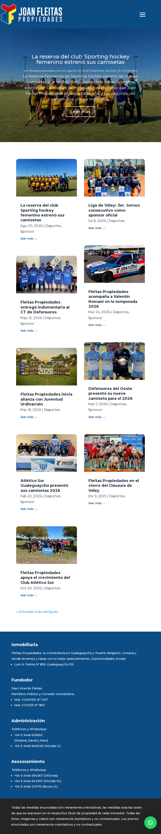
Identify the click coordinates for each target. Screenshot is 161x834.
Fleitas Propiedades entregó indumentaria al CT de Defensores (45, 307)
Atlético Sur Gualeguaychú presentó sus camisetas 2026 (44, 485)
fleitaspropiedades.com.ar (47, 70)
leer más (27, 238)
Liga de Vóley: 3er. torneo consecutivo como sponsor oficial (114, 210)
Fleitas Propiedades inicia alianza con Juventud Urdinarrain (46, 399)
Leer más (80, 111)
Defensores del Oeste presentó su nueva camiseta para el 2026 (110, 393)
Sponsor (111, 70)
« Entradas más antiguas (37, 612)
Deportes (97, 70)
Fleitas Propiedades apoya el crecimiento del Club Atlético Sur (45, 577)
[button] (150, 822)
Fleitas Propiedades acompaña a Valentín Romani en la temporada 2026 (112, 299)
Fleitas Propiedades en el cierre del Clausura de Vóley (113, 485)
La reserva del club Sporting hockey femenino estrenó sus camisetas (80, 59)
